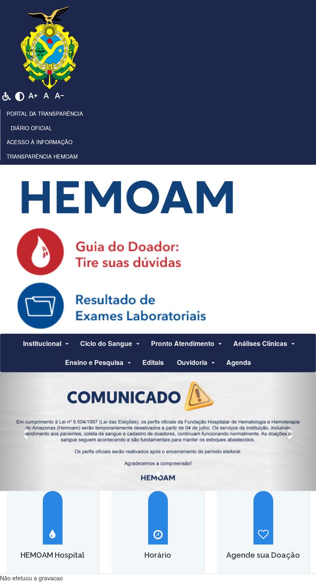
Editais (153, 362)
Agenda (238, 362)
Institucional (42, 343)
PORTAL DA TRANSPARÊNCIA (45, 113)
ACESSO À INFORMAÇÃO (39, 142)
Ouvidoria (192, 362)
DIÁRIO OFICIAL (31, 128)
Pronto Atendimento (182, 343)
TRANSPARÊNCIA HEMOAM (42, 156)
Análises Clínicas (260, 343)
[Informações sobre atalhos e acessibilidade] (6, 95)
